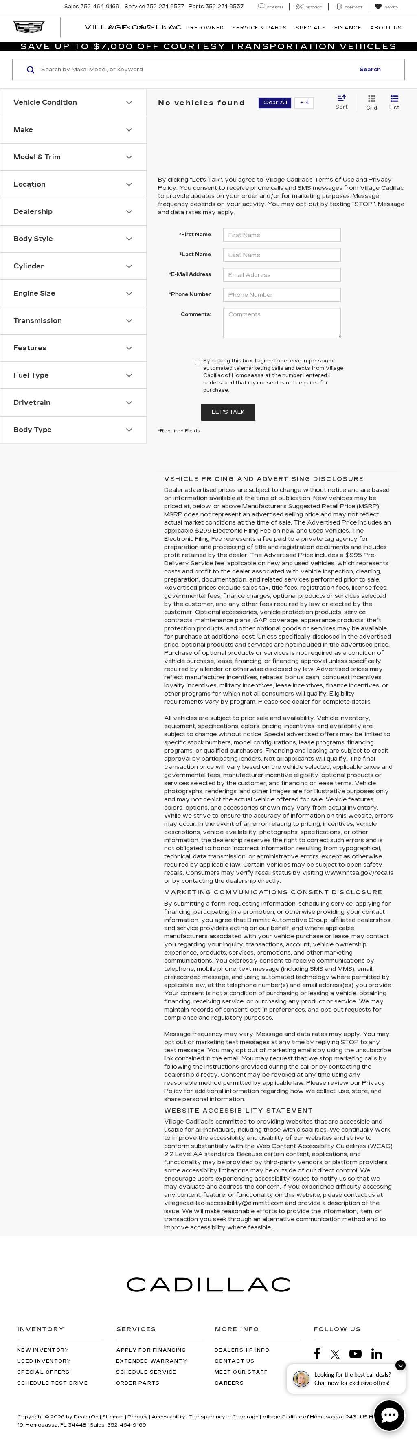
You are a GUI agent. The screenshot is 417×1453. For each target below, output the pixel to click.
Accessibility (168, 1417)
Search (370, 69)
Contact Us (235, 1361)
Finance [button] (348, 28)
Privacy (137, 1417)
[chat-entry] (389, 1415)
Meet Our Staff (241, 1372)
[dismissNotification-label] (400, 1365)
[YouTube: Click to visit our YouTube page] (359, 1354)
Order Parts (138, 1383)
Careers (229, 1383)
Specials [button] (311, 28)
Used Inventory (44, 1361)
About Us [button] (386, 28)
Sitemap (113, 1417)
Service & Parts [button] (259, 28)
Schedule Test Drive (52, 1383)
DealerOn (86, 1417)
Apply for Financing (151, 1350)
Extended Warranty (151, 1361)
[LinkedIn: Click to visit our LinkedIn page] (380, 1354)
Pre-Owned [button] (205, 28)
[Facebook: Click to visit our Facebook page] (321, 1354)
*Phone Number (190, 294)
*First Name (195, 234)
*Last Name (195, 254)
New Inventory (43, 1350)
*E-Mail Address (190, 274)
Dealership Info (242, 1350)
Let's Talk (228, 412)
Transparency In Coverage (224, 1417)
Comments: (196, 314)
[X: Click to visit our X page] (339, 1354)
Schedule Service (146, 1372)
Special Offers (43, 1372)
